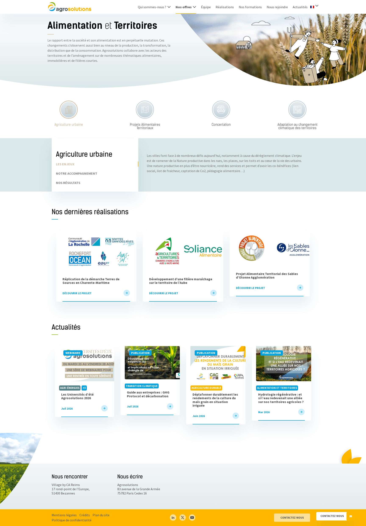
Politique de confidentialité (72, 520)
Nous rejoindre (277, 7)
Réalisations (225, 7)
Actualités (300, 7)
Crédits (84, 515)
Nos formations (250, 7)
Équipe (206, 7)
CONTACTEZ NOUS (292, 517)
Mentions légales (64, 515)
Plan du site (101, 515)
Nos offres (184, 7)
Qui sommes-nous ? (152, 7)
